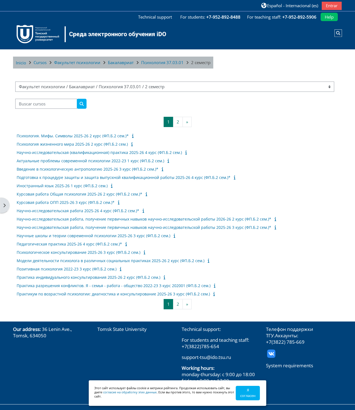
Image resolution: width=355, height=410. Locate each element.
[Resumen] (134, 135)
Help (329, 17)
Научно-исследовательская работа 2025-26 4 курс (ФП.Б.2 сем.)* (78, 210)
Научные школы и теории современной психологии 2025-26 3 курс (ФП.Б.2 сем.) (93, 235)
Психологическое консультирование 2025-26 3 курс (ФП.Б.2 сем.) (78, 252)
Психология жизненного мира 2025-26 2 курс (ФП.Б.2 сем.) (72, 144)
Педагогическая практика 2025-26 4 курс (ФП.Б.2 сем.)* (69, 244)
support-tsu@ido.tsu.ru (206, 357)
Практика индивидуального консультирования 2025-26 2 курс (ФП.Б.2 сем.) (88, 277)
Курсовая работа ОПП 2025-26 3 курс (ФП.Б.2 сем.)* (66, 202)
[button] (289, 5)
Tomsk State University (122, 329)
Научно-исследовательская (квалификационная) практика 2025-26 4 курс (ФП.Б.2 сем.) (99, 152)
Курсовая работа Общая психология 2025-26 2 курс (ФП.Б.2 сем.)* (79, 194)
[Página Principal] (88, 34)
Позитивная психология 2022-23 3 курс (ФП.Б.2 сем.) (66, 269)
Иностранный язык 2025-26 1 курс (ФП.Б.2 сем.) (62, 185)
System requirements (289, 365)
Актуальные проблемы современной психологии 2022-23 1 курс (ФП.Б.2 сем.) (90, 160)
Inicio (21, 62)
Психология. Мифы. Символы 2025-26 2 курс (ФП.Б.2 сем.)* (73, 135)
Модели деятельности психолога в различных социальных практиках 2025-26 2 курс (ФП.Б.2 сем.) (110, 260)
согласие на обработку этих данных (130, 392)
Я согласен (247, 393)
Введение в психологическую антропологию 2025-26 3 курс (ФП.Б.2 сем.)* (87, 169)
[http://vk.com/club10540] (271, 353)
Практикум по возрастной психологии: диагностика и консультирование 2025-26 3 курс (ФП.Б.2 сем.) (113, 294)
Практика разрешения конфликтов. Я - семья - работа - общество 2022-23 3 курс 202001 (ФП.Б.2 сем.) (114, 285)
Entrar (332, 5)
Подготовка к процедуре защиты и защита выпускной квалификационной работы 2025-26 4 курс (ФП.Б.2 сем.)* (123, 177)
